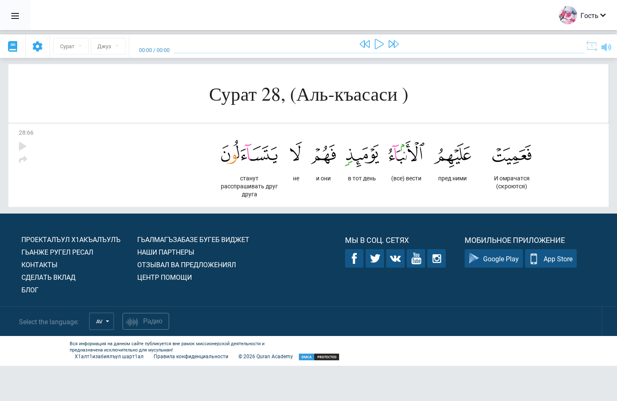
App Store (558, 258)
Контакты (39, 264)
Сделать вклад (48, 277)
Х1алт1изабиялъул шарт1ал (109, 356)
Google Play (501, 258)
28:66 (26, 132)
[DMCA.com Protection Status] (319, 357)
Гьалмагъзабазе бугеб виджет (193, 239)
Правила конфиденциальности (191, 356)
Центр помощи (164, 277)
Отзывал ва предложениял (186, 264)
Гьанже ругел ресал (57, 251)
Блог (30, 289)
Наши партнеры (165, 251)
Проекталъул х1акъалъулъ (70, 239)
